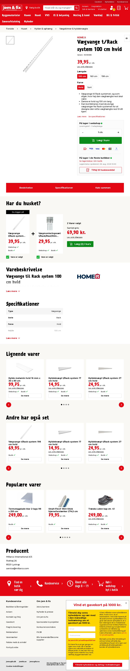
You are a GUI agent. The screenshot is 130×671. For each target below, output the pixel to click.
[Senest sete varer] (127, 38)
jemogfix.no (35, 661)
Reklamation (12, 632)
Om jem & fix (42, 617)
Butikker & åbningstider (17, 607)
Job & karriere (88, 9)
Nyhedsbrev (109, 2)
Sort (89, 87)
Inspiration (96, 6)
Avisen (85, 6)
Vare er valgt (17, 257)
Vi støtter (102, 9)
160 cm (93, 76)
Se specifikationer (96, 116)
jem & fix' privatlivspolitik (113, 634)
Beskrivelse (26, 187)
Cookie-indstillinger (14, 666)
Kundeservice (122, 2)
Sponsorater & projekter (48, 622)
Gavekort (98, 2)
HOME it (81, 37)
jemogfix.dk (11, 661)
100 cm (82, 76)
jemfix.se (23, 661)
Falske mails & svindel (16, 642)
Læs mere (81, 116)
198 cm (105, 76)
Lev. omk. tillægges (85, 67)
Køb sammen (103, 187)
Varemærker (12, 637)
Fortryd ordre (12, 647)
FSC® (39, 632)
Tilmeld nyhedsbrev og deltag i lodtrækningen (97, 665)
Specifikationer (64, 187)
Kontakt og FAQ (13, 617)
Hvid (80, 87)
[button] (61, 404)
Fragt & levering (13, 627)
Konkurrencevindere (46, 627)
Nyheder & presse (45, 612)
